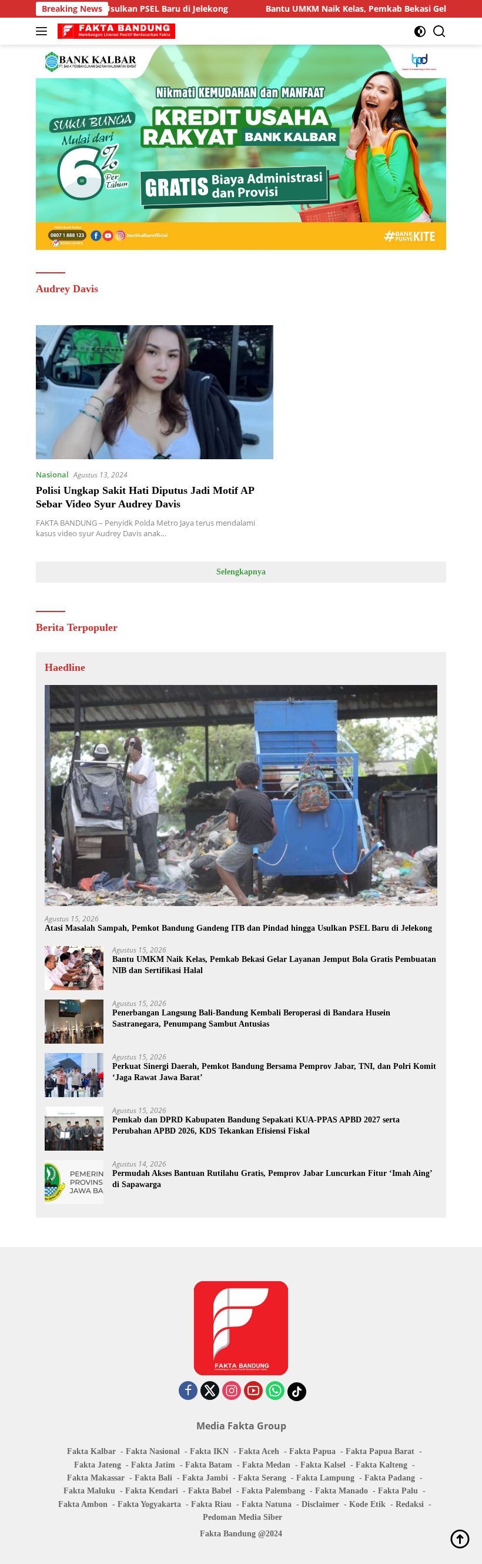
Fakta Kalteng (381, 1465)
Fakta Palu (398, 1490)
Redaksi (410, 1504)
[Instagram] (231, 1391)
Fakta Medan (266, 1465)
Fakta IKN (209, 1451)
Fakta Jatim (153, 1465)
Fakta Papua (312, 1451)
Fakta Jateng (97, 1465)
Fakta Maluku (89, 1490)
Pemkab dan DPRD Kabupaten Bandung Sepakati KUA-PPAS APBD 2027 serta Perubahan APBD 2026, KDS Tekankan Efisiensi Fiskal (256, 1125)
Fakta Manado (341, 1490)
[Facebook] (188, 1391)
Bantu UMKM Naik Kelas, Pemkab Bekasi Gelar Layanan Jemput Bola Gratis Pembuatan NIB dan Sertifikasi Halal (274, 964)
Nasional (52, 474)
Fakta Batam (208, 1465)
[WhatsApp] (275, 1391)
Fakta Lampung (325, 1477)
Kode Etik (367, 1504)
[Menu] (44, 31)
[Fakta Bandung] (115, 31)
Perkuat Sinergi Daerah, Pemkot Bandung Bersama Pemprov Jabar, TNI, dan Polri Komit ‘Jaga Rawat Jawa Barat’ (274, 1071)
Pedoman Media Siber (242, 1517)
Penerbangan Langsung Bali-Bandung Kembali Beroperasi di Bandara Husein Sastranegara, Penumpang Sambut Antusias (251, 1018)
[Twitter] (209, 1391)
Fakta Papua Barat (380, 1451)
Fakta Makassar (96, 1477)
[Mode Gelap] (420, 31)
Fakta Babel (210, 1490)
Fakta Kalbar (91, 1451)
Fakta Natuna (267, 1504)
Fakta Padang (389, 1477)
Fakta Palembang (273, 1490)
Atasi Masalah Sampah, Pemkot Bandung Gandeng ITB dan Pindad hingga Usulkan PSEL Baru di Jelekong (238, 928)
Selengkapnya (241, 571)
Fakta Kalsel (323, 1465)
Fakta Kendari (151, 1490)
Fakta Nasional (153, 1451)
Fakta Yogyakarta (149, 1504)
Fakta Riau (211, 1504)
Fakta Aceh (259, 1451)
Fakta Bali (153, 1477)
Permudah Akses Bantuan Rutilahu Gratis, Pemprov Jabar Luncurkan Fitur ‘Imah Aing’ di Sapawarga (272, 1178)
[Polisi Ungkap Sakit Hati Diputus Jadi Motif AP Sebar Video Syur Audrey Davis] (154, 392)
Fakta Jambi (205, 1477)
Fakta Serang (262, 1477)
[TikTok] (296, 1391)
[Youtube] (253, 1391)
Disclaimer (320, 1504)
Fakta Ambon (83, 1504)
